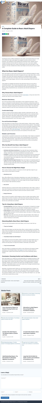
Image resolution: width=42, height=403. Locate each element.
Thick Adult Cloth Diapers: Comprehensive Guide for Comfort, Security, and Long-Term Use (32, 281)
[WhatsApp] (6, 34)
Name (2, 391)
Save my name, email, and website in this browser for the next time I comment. (16, 394)
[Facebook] (3, 34)
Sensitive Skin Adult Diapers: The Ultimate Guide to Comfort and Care (10, 333)
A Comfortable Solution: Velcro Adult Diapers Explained (10, 281)
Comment (3, 378)
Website (30, 391)
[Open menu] (40, 2)
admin (4, 312)
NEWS (3, 26)
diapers (21, 249)
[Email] (8, 34)
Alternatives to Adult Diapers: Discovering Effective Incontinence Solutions (30, 309)
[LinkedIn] (4, 34)
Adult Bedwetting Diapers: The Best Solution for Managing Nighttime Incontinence (10, 358)
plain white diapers (16, 129)
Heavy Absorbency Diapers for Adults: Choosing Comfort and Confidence (10, 309)
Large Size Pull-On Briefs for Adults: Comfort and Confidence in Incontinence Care (31, 358)
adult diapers (26, 94)
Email (16, 391)
